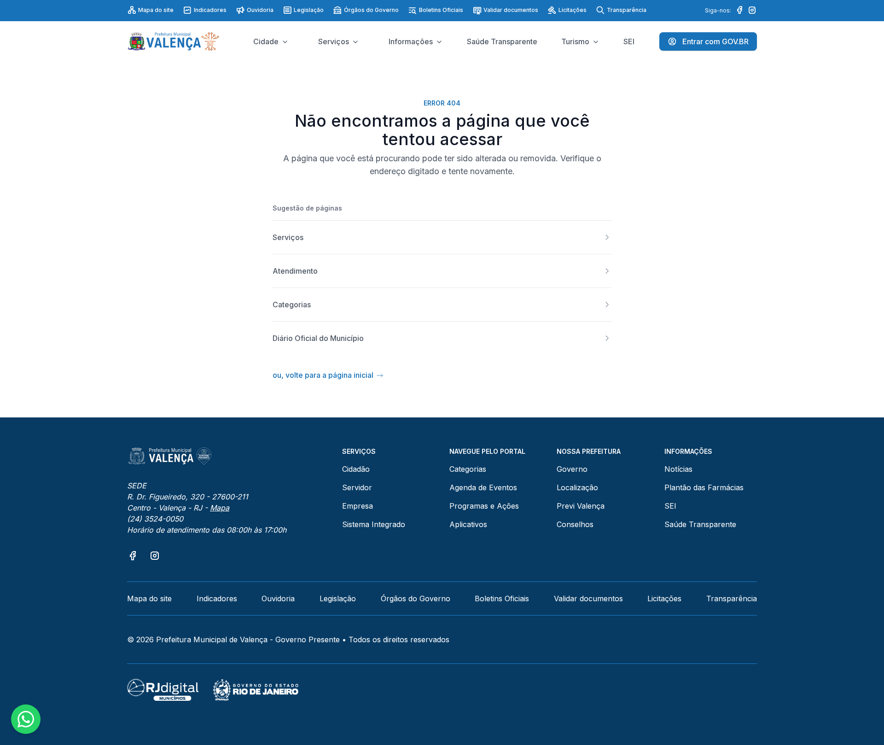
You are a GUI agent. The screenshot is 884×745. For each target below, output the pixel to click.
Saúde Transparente (700, 524)
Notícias (678, 469)
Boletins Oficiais (441, 9)
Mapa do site (156, 9)
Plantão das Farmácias (704, 487)
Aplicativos (468, 524)
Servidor (357, 487)
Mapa (219, 507)
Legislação (309, 9)
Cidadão (356, 469)
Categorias (467, 469)
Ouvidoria (260, 9)
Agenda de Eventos (483, 487)
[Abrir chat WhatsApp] (26, 719)
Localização (577, 487)
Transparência (626, 9)
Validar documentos (510, 9)
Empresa (357, 505)
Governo (572, 469)
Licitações (572, 9)
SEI (670, 505)
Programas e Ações (484, 505)
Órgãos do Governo (371, 9)
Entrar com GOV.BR (715, 41)
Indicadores (210, 9)
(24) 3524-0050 (155, 518)
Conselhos (575, 524)
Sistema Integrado (373, 524)
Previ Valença (581, 505)
